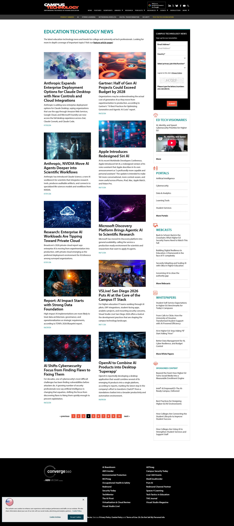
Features (97, 10)
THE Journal (151, 498)
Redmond (106, 486)
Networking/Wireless (107, 17)
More (185, 10)
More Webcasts (163, 283)
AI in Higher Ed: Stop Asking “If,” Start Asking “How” (170, 332)
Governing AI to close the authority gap (167, 274)
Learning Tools (162, 200)
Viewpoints (107, 10)
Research (129, 10)
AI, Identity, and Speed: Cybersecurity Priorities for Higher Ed (171, 128)
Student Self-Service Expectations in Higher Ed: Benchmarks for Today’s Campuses (171, 305)
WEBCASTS (164, 230)
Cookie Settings (55, 517)
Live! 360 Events (154, 475)
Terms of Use (132, 517)
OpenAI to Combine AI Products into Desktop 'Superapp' (117, 367)
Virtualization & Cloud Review (116, 502)
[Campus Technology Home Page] (61, 7)
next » (127, 416)
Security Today (109, 490)
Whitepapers (166, 297)
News (90, 10)
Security (146, 17)
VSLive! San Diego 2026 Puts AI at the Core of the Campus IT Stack (119, 295)
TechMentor (107, 494)
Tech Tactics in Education (157, 494)
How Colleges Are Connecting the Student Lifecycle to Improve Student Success (171, 416)
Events (163, 10)
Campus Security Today (157, 471)
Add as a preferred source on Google (158, 5)
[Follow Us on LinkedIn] (169, 5)
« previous (64, 416)
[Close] (83, 499)
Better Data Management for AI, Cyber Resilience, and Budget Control (170, 343)
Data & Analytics (163, 193)
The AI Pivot (108, 498)
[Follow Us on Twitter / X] (173, 6)
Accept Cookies (75, 517)
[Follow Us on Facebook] (180, 6)
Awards (118, 10)
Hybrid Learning (89, 17)
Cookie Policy (117, 517)
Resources (151, 10)
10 (119, 416)
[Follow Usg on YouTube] (184, 6)
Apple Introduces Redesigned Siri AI (114, 153)
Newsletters (175, 10)
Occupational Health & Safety (116, 482)
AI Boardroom (108, 467)
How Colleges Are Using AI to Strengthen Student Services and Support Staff (171, 432)
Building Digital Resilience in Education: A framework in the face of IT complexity (170, 253)
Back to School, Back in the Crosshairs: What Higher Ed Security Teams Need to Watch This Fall (172, 239)
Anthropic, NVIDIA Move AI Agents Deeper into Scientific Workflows (66, 167)
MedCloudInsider (154, 478)
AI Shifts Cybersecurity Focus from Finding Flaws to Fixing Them (67, 370)
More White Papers (165, 353)
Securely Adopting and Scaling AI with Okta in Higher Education (171, 264)
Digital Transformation (129, 17)
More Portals (162, 215)
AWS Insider (108, 471)
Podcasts (139, 10)
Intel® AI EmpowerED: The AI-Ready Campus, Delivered (169, 389)
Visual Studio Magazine (157, 502)
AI (78, 17)
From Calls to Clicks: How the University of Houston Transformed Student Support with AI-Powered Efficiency (169, 319)
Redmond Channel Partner (158, 486)
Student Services (163, 207)
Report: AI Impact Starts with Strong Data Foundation (64, 304)
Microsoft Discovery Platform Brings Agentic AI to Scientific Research (121, 230)
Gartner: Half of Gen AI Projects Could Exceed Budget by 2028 (117, 87)
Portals (162, 173)
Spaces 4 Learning (154, 490)
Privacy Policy (177, 73)
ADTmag (150, 467)
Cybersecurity (162, 185)
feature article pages (103, 42)
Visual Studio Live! (111, 506)
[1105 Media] (58, 493)
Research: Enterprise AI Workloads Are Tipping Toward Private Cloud (63, 236)
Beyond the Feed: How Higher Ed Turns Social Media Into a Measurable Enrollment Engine (171, 376)
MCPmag (106, 478)
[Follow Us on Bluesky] (177, 6)
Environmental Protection (114, 475)
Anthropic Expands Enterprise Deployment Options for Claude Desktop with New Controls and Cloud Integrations (67, 92)
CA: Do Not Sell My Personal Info (151, 517)
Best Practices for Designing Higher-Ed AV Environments (169, 402)
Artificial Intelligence (165, 178)
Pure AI (149, 482)
